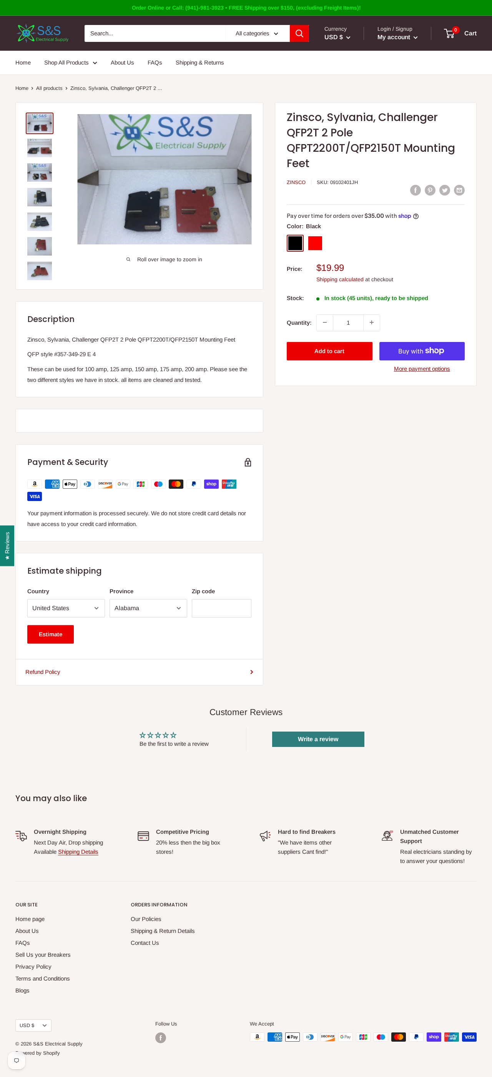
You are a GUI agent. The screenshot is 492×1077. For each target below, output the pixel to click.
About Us (122, 62)
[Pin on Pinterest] (430, 190)
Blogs (22, 990)
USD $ (27, 1025)
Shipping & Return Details (163, 931)
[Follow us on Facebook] (160, 1037)
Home (23, 62)
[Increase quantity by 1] (372, 322)
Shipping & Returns (200, 62)
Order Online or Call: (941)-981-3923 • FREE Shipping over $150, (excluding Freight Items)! (246, 8)
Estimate (50, 634)
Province (121, 591)
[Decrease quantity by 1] (325, 322)
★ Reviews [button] (7, 545)
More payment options (422, 368)
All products (49, 88)
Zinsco (296, 182)
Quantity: (299, 322)
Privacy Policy (33, 966)
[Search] (299, 33)
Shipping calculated (340, 279)
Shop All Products (66, 62)
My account (394, 37)
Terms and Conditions (42, 978)
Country (38, 591)
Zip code (203, 591)
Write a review (318, 739)
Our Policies (146, 919)
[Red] (315, 243)
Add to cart (329, 350)
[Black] (295, 243)
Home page (30, 919)
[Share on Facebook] (415, 190)
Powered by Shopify (37, 1053)
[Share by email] (459, 190)
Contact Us (145, 942)
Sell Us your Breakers (43, 954)
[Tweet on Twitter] (444, 190)
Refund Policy (42, 672)
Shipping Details (78, 851)
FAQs (155, 62)
